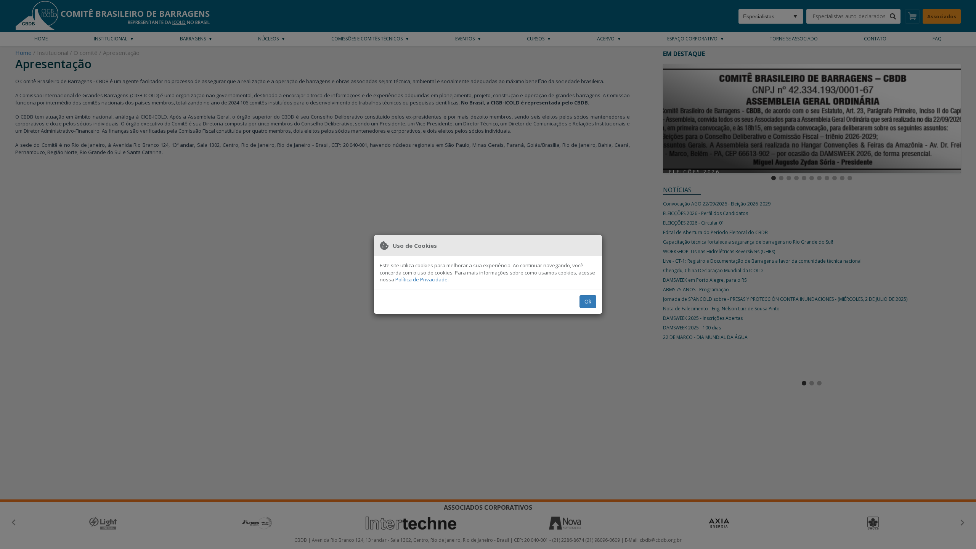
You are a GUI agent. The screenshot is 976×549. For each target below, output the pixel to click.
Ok (587, 301)
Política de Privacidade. (422, 279)
